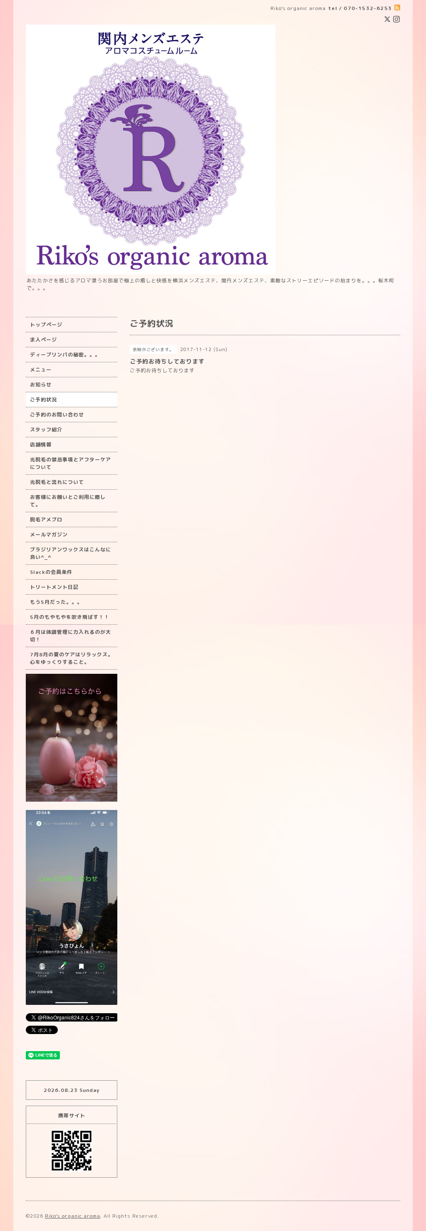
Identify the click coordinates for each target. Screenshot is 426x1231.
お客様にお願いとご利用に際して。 (68, 500)
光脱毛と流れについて (57, 482)
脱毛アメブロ (46, 519)
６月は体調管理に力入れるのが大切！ (70, 635)
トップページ (46, 324)
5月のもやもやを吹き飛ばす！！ (69, 616)
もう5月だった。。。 (56, 602)
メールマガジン (49, 534)
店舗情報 (41, 444)
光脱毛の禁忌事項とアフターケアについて (70, 463)
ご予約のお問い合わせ (57, 414)
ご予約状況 (43, 399)
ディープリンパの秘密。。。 (65, 354)
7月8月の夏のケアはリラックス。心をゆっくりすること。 (71, 658)
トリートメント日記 (54, 587)
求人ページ (43, 339)
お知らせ (41, 384)
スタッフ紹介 (46, 429)
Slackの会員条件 (51, 572)
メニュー (41, 369)
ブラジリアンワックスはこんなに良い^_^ (70, 553)
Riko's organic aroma (72, 1215)
